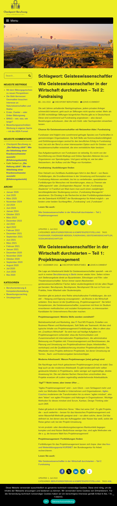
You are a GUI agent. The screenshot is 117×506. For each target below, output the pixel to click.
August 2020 (12, 265)
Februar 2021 (13, 246)
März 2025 (11, 198)
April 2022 (11, 227)
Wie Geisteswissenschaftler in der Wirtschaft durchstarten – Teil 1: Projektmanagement (73, 252)
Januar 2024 (12, 211)
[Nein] (113, 494)
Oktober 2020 (13, 259)
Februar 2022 (13, 230)
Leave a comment (90, 102)
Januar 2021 (12, 249)
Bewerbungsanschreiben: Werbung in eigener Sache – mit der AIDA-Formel (19, 128)
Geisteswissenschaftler (99, 236)
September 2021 (14, 236)
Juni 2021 (11, 240)
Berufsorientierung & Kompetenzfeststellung (75, 232)
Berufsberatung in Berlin (65, 274)
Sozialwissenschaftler (50, 239)
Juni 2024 (11, 208)
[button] (62, 222)
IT (76, 322)
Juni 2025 (11, 195)
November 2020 (14, 256)
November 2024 (14, 201)
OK (46, 501)
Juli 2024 (10, 205)
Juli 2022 (10, 224)
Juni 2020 (11, 271)
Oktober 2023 (13, 214)
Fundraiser (44, 236)
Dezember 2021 (14, 233)
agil (110, 481)
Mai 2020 (10, 275)
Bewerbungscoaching (16, 294)
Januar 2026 (12, 192)
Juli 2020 (10, 268)
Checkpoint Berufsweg (66, 102)
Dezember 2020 (14, 252)
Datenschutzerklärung (63, 501)
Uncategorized (13, 297)
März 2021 (11, 243)
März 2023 (11, 217)
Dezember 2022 (14, 220)
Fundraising (79, 236)
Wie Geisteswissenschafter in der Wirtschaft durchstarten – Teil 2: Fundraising (72, 89)
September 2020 (14, 262)
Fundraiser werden (61, 236)
